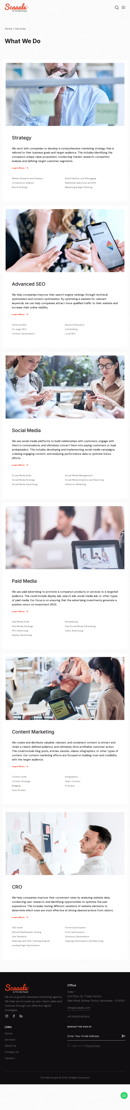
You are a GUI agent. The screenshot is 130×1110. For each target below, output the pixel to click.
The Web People (49, 1077)
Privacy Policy (93, 1046)
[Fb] (14, 1016)
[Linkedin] (21, 1016)
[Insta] (7, 1016)
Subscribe (122, 1036)
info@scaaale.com (78, 1007)
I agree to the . (86, 1045)
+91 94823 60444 (78, 1016)
